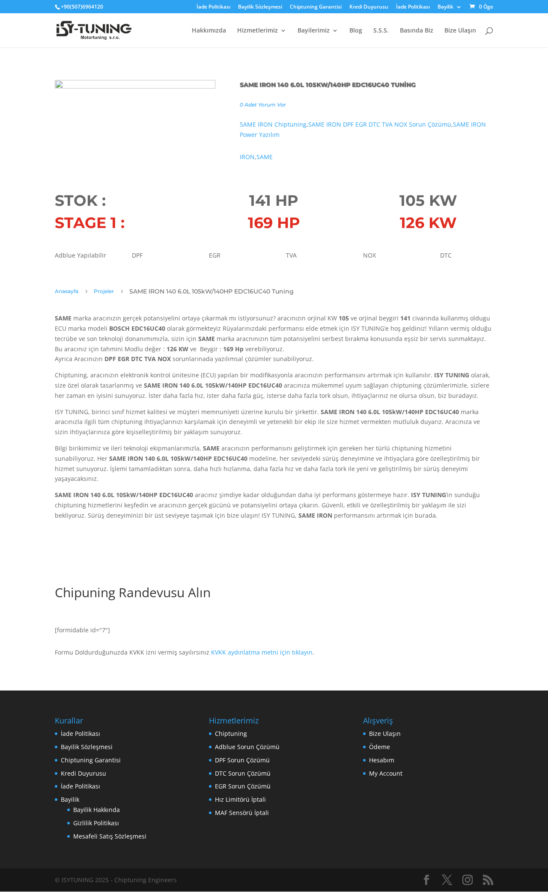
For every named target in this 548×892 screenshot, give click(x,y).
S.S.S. (381, 30)
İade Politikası (213, 7)
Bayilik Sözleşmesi (260, 7)
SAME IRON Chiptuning (273, 124)
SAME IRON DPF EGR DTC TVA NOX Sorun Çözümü (379, 124)
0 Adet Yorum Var (263, 104)
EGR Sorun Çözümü (243, 786)
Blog (355, 30)
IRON (247, 157)
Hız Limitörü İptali (240, 799)
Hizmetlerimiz (257, 30)
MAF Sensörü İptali (242, 813)
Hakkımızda (209, 30)
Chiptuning (231, 733)
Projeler (104, 291)
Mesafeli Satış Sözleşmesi (109, 836)
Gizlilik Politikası (96, 823)
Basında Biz (416, 30)
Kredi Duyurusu (368, 7)
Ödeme (379, 747)
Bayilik (445, 7)
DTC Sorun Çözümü (243, 773)
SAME (264, 157)
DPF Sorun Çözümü (242, 760)
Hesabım (381, 760)
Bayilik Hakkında (96, 810)
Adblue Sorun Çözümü (247, 747)
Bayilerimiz (314, 30)
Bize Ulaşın (460, 30)
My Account (385, 773)
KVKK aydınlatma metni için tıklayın (262, 652)
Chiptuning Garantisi (316, 7)
